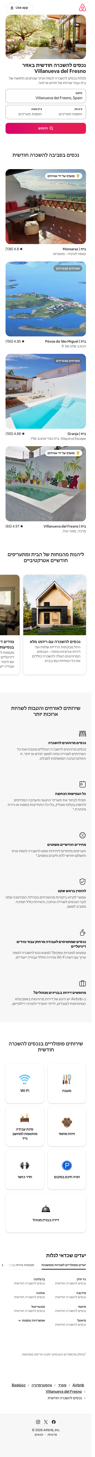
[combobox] (45, 98)
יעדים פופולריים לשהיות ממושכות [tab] (64, 1265)
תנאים (39, 1434)
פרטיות (52, 1434)
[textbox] (66, 114)
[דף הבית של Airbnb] (82, 7)
